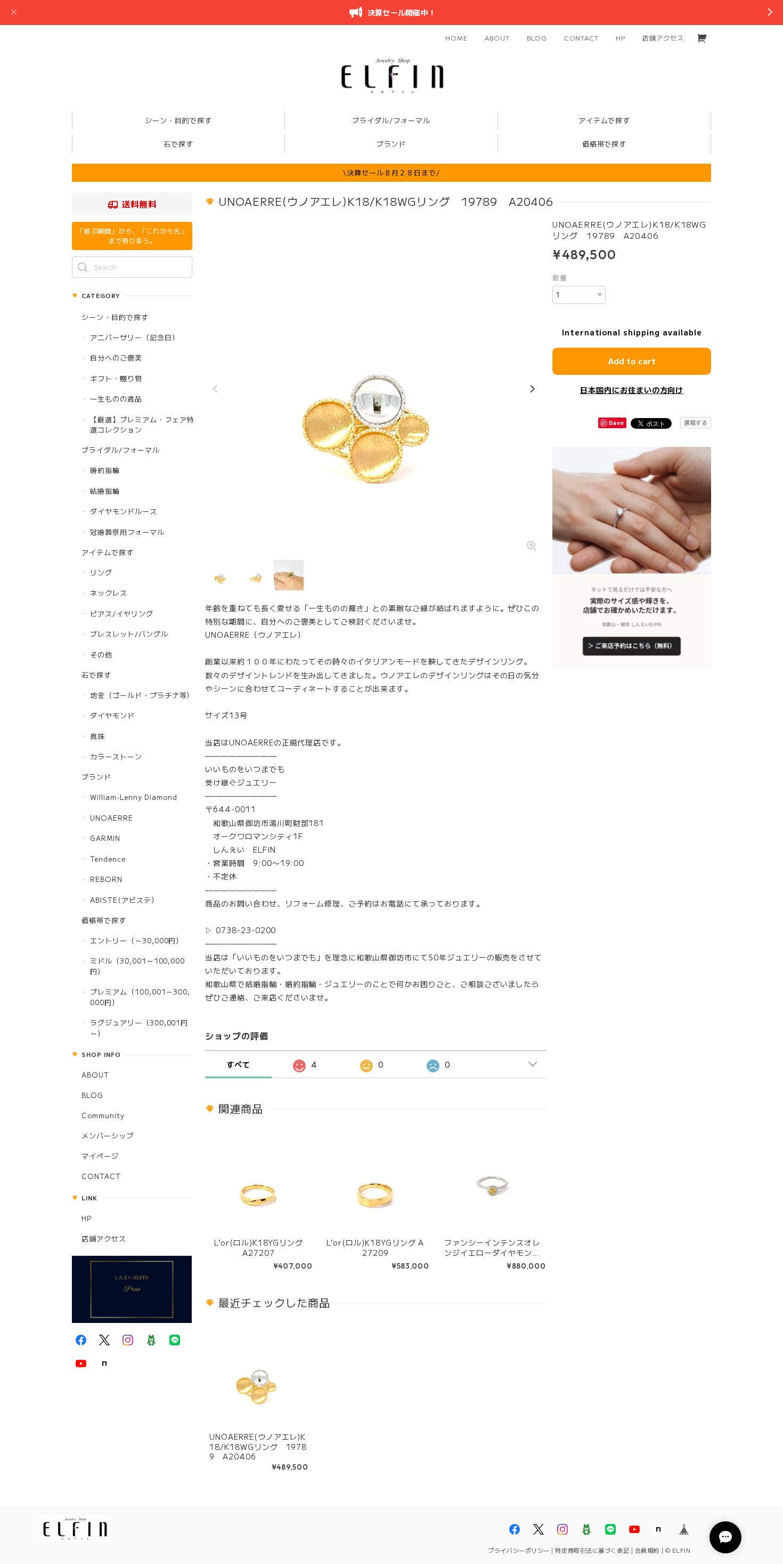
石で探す (96, 675)
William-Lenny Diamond (133, 797)
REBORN (106, 879)
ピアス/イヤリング (121, 613)
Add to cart (632, 360)
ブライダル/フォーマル (120, 450)
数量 (559, 277)
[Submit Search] (82, 267)
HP (620, 37)
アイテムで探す (107, 552)
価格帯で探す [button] (604, 144)
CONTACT (581, 37)
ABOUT (497, 37)
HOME (456, 37)
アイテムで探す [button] (604, 120)
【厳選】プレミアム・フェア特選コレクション (142, 424)
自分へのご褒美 (116, 357)
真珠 (97, 736)
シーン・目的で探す (115, 317)
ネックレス (108, 593)
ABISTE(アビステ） (124, 900)
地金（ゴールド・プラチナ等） (142, 695)
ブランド (96, 777)
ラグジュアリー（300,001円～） (139, 1027)
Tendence (108, 859)
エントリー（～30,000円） (136, 940)
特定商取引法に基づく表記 (592, 1550)
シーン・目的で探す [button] (178, 120)
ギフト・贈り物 (116, 378)
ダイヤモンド (112, 715)
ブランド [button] (391, 144)
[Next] (531, 389)
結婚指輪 (105, 491)
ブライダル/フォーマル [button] (391, 120)
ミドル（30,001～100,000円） (137, 966)
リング (101, 572)
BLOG (537, 37)
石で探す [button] (178, 144)
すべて (238, 1064)
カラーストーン (116, 756)
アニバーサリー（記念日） (135, 337)
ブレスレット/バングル (129, 634)
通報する (695, 422)
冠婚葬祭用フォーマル (127, 532)
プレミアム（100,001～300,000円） (140, 996)
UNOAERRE (111, 818)
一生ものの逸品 (116, 399)
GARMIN (105, 838)
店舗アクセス (663, 37)
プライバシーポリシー (519, 1550)
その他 (101, 654)
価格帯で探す (103, 920)
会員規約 (647, 1550)
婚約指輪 (105, 470)
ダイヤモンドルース (123, 511)
